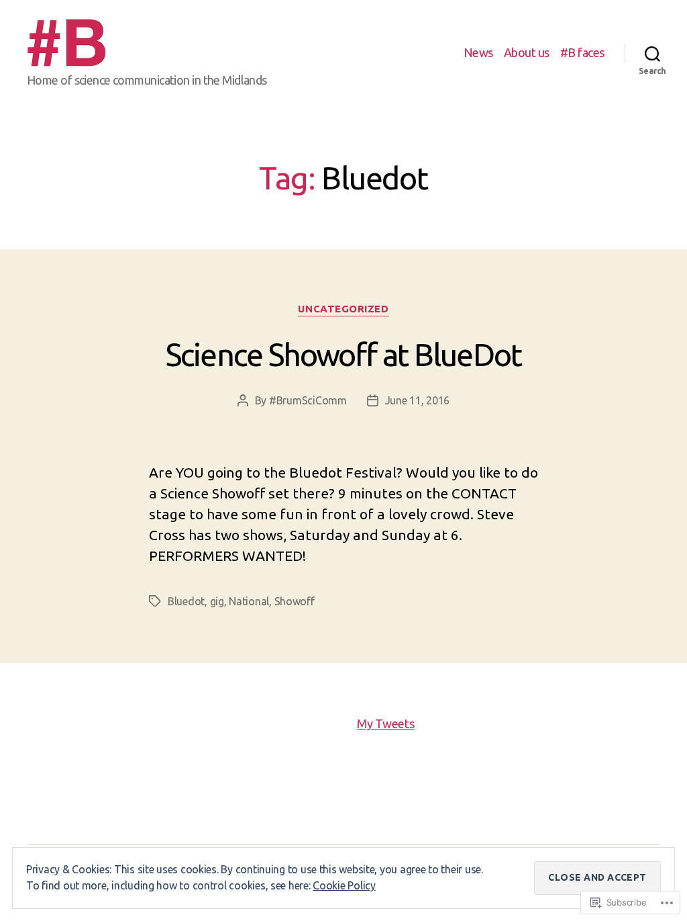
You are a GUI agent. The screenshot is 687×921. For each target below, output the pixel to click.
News (478, 52)
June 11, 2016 (417, 400)
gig (217, 601)
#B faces (582, 52)
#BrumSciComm (308, 400)
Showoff (294, 601)
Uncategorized (343, 308)
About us (526, 52)
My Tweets (386, 723)
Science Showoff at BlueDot (343, 354)
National (249, 601)
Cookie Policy (344, 885)
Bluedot (186, 601)
